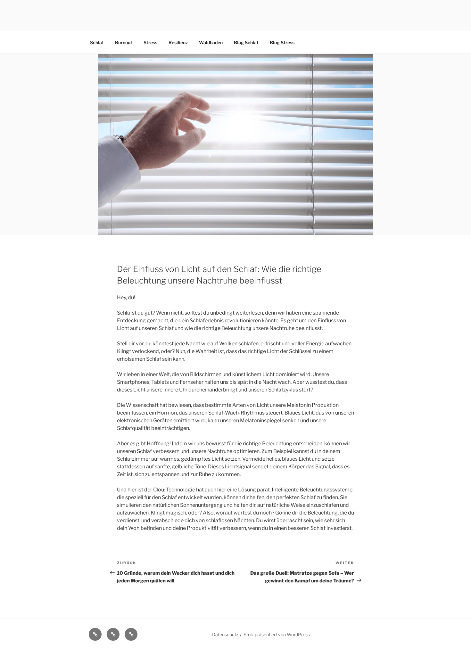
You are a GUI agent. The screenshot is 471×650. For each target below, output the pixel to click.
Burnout (123, 42)
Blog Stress (282, 42)
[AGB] (95, 634)
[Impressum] (113, 634)
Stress (150, 42)
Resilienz (178, 42)
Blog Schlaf (246, 42)
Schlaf (97, 42)
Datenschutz (225, 634)
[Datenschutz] (131, 634)
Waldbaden (211, 42)
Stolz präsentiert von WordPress (277, 634)
